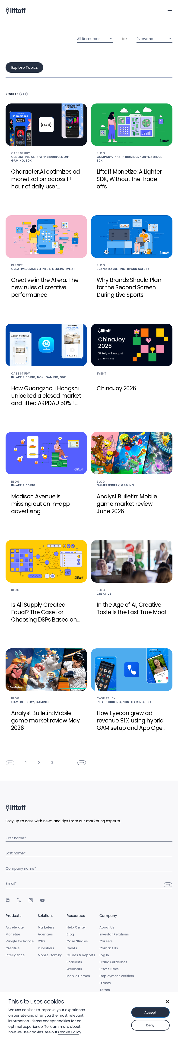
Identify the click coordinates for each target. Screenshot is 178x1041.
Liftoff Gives (109, 969)
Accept (150, 1012)
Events (72, 948)
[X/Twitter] (19, 900)
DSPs (41, 941)
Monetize (13, 934)
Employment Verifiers (116, 976)
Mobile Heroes (78, 976)
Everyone (145, 38)
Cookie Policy (69, 1032)
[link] (10, 762)
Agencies (45, 934)
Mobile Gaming (50, 955)
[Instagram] (31, 900)
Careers (106, 941)
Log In (104, 955)
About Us (106, 927)
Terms (104, 990)
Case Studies (77, 941)
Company (108, 915)
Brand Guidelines (113, 962)
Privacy (105, 983)
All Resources (88, 38)
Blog (70, 934)
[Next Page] (81, 762)
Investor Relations (114, 934)
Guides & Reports (81, 955)
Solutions (45, 915)
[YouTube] (42, 900)
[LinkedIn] (8, 900)
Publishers (46, 948)
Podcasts (74, 962)
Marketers (46, 927)
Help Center (76, 927)
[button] (167, 1001)
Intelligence (15, 955)
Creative (12, 948)
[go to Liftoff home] (15, 10)
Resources (76, 915)
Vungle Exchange (20, 941)
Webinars (74, 969)
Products (13, 915)
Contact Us (108, 948)
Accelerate (15, 927)
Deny (150, 1025)
